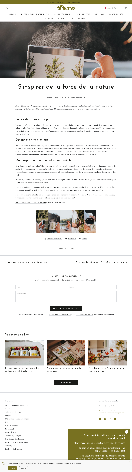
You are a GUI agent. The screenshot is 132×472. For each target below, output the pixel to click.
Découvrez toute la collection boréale (30, 202)
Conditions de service (84, 314)
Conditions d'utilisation (14, 439)
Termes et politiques (13, 435)
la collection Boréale (50, 166)
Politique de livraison (13, 449)
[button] (7, 8)
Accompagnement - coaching (16, 405)
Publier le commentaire (66, 308)
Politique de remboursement (16, 442)
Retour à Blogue (67, 248)
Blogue (8, 415)
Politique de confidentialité (60, 314)
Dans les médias (11, 425)
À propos (8, 409)
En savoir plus (76, 464)
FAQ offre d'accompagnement (17, 419)
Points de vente (11, 432)
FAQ (6, 422)
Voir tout (66, 382)
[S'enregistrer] (126, 406)
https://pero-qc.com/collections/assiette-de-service (99, 442)
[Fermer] (126, 432)
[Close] (130, 462)
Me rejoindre (10, 429)
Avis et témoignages (13, 412)
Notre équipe (10, 445)
